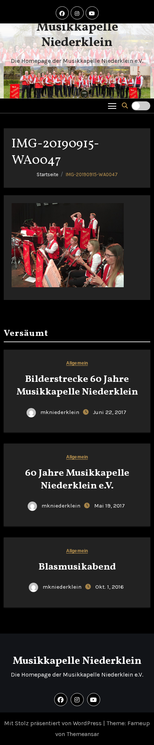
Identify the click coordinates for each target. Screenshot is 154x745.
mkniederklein (60, 412)
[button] (125, 105)
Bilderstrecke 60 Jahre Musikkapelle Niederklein (77, 385)
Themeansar (83, 734)
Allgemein (77, 363)
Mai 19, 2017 (109, 505)
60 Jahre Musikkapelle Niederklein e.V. (77, 479)
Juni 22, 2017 (109, 412)
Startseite (47, 174)
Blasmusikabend (77, 567)
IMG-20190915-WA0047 (92, 174)
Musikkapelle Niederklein (77, 35)
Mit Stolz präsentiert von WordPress (53, 723)
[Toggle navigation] (112, 105)
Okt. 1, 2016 (109, 586)
